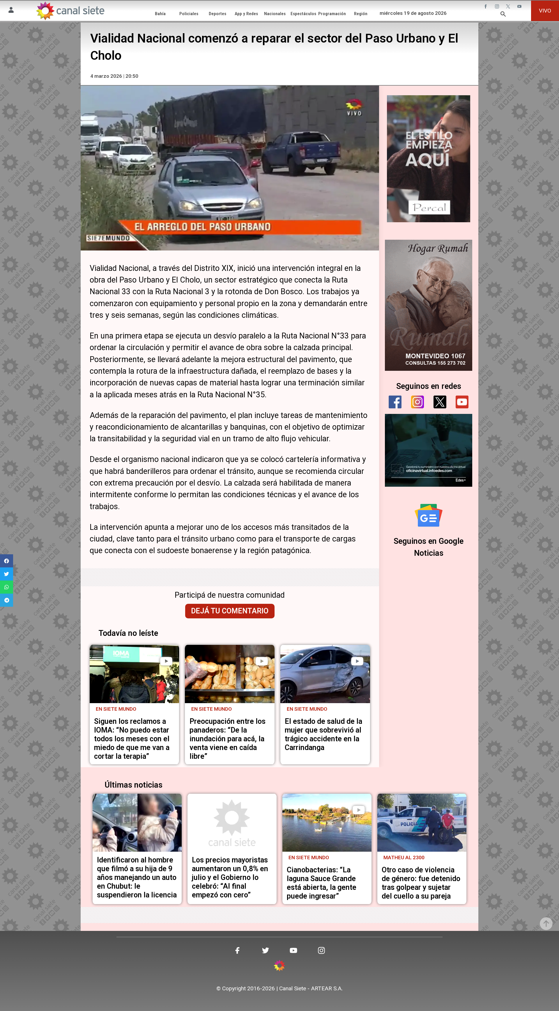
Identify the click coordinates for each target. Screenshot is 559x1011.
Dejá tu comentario (229, 611)
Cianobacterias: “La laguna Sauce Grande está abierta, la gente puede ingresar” (321, 883)
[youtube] (462, 402)
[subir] (546, 923)
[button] (6, 560)
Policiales (188, 13)
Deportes (217, 13)
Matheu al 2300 (403, 857)
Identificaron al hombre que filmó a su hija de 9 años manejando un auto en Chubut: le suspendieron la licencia (137, 877)
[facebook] (395, 402)
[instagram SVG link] (497, 6)
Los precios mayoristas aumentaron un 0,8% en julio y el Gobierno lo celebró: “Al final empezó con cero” (230, 877)
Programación (332, 13)
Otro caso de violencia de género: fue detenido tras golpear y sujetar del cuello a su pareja (421, 883)
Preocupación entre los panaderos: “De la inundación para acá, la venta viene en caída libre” (228, 739)
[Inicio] (70, 11)
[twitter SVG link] (509, 6)
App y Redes (246, 13)
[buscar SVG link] (503, 14)
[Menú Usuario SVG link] (11, 10)
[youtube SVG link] (520, 6)
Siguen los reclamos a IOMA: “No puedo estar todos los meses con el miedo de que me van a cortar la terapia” (131, 739)
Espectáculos (303, 13)
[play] (166, 661)
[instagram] (417, 402)
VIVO (545, 10)
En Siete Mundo (116, 709)
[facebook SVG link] (486, 6)
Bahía (160, 13)
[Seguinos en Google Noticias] (429, 515)
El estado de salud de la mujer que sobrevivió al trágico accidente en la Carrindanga (323, 734)
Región (360, 13)
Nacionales (275, 13)
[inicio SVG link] (279, 966)
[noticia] (134, 674)
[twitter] (440, 402)
